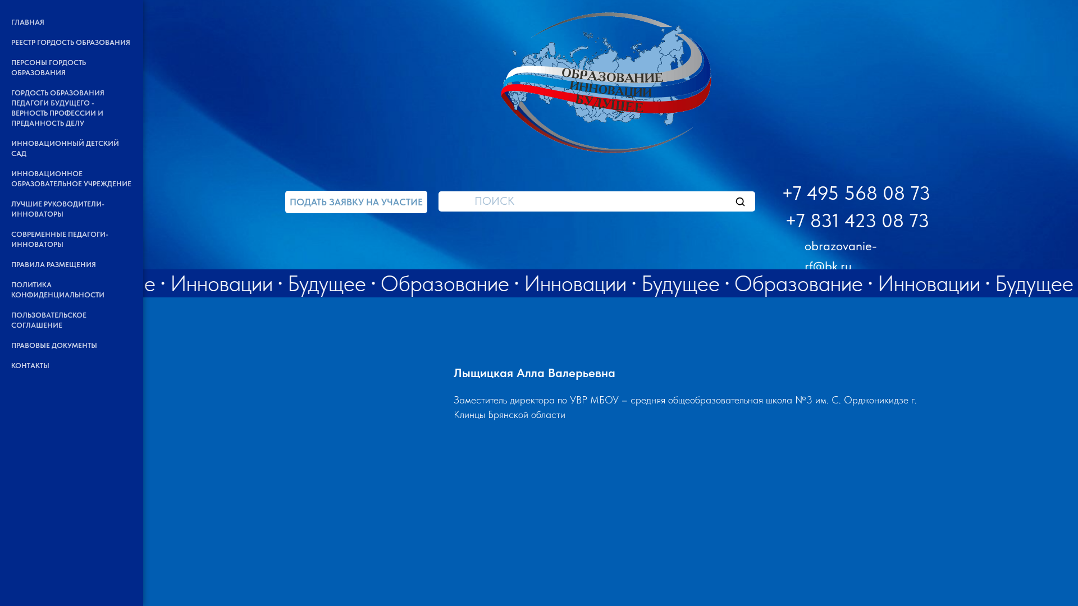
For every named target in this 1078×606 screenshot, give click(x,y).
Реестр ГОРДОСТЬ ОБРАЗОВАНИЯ (70, 42)
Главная (27, 22)
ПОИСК (494, 201)
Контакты (30, 365)
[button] (356, 202)
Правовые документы (54, 345)
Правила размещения (53, 264)
